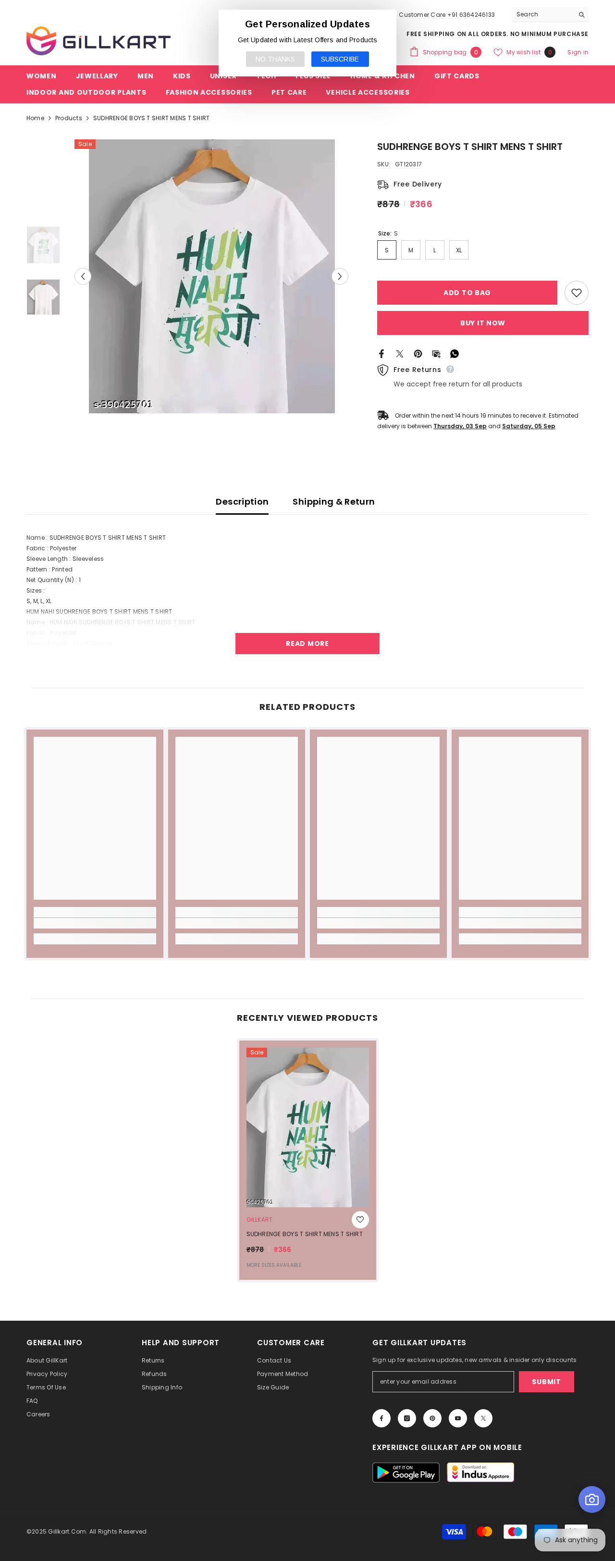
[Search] (550, 14)
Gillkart (259, 1219)
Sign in (578, 52)
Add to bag (467, 292)
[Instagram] (407, 1418)
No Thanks (275, 59)
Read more (307, 643)
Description (242, 502)
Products (68, 118)
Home (35, 118)
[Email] (436, 353)
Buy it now (482, 323)
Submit (546, 1382)
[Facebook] (381, 353)
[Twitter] (399, 353)
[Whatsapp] (454, 353)
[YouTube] (458, 1418)
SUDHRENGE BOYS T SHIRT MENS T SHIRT (304, 1234)
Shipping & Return (334, 502)
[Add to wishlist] (577, 293)
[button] (82, 276)
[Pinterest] (418, 353)
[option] (211, 276)
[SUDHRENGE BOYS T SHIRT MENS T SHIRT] (307, 1127)
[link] (95, 923)
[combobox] (543, 14)
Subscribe (340, 59)
